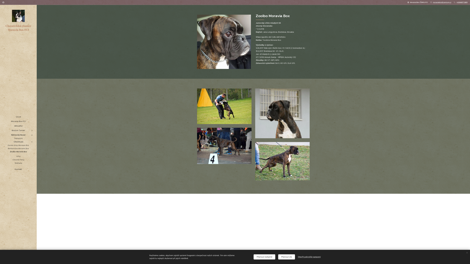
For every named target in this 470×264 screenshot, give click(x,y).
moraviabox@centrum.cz (442, 2)
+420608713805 (462, 2)
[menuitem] (18, 116)
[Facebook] (3, 2)
